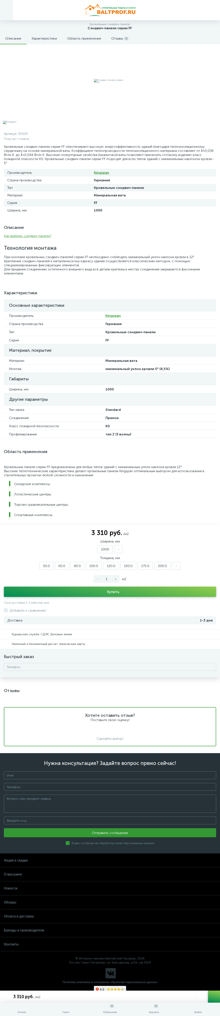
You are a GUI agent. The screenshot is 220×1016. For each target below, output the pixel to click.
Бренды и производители (24, 930)
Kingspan (101, 173)
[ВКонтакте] (110, 973)
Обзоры (10, 902)
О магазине (13, 874)
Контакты (11, 944)
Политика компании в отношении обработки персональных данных (110, 982)
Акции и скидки (16, 860)
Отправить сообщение (110, 833)
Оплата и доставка (19, 916)
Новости (10, 888)
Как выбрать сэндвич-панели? (27, 236)
